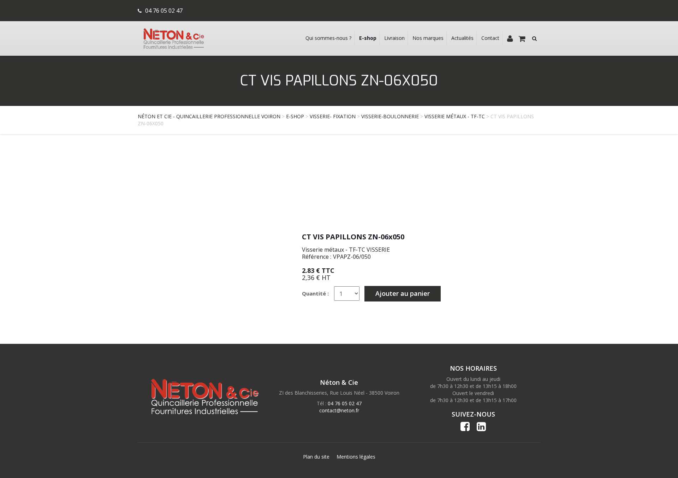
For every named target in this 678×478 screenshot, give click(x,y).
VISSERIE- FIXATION (333, 116)
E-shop (295, 116)
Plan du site (316, 456)
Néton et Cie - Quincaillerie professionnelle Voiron (209, 116)
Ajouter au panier (402, 293)
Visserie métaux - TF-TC (454, 116)
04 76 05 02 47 (164, 10)
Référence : (316, 256)
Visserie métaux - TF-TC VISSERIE (346, 249)
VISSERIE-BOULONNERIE (390, 116)
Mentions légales (356, 456)
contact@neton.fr (339, 410)
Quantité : (315, 293)
